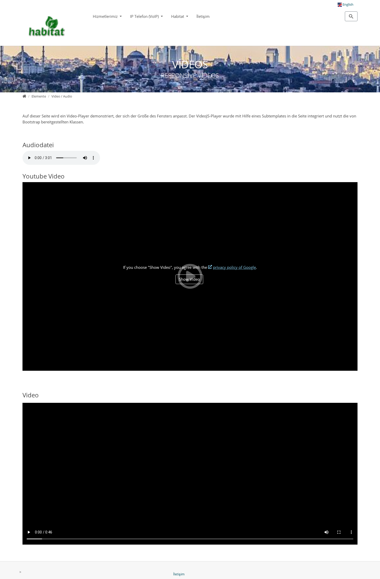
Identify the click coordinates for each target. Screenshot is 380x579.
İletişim (203, 16)
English (347, 4)
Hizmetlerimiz (106, 16)
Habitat (178, 16)
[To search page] (351, 16)
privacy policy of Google (234, 267)
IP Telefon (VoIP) (145, 16)
